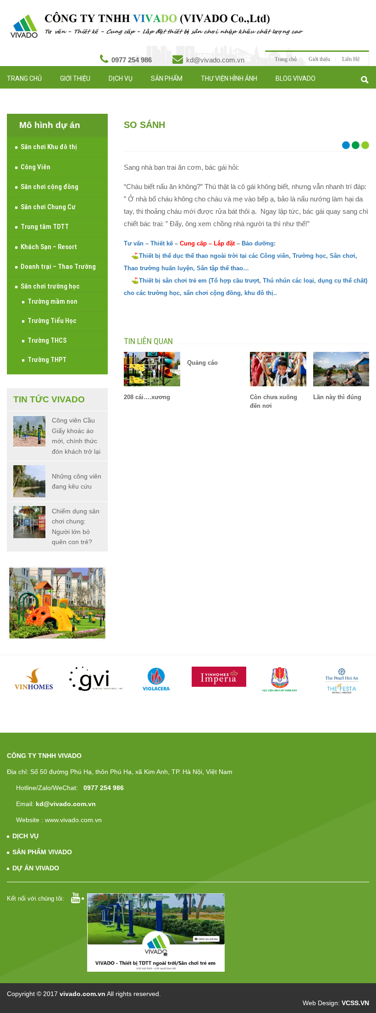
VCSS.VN (355, 1003)
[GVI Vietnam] (96, 679)
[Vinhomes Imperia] (219, 677)
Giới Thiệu (75, 78)
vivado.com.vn (82, 993)
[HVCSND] (280, 680)
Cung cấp (192, 243)
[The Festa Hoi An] (342, 681)
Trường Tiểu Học (52, 321)
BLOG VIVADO (295, 78)
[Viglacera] (157, 680)
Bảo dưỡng (258, 243)
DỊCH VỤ (25, 836)
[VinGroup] (34, 679)
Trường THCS (47, 340)
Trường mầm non (52, 301)
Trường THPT (47, 360)
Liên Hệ (350, 59)
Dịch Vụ (121, 78)
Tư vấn (60, 94)
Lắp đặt (224, 243)
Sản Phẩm (166, 78)
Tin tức (19, 94)
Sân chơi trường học (50, 286)
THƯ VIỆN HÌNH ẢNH (229, 78)
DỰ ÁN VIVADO (35, 868)
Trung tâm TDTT (45, 227)
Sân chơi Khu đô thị (49, 147)
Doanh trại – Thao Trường (58, 266)
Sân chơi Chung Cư (48, 207)
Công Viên (35, 167)
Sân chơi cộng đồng (49, 187)
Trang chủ (286, 59)
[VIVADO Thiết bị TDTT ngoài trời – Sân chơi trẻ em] (156, 25)
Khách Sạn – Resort (49, 247)
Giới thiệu (319, 59)
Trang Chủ (24, 78)
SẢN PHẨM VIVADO (42, 852)
